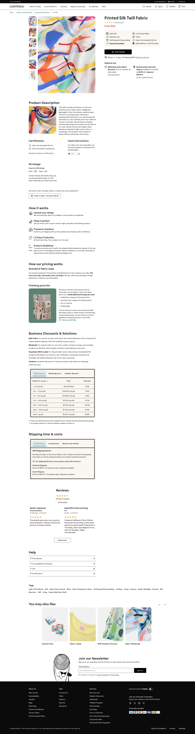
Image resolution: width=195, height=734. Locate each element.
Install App (71, 358)
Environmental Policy (37, 716)
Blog (30, 703)
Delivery (62, 699)
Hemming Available (116, 43)
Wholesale (94, 699)
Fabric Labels (75, 644)
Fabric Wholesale (132, 644)
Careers (32, 699)
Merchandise (95, 706)
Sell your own (95, 693)
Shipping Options (142, 57)
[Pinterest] (144, 703)
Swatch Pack (47, 644)
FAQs (61, 696)
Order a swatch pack (144, 77)
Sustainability (34, 696)
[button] (66, 54)
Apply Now (80, 348)
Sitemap (182, 728)
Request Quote (69, 341)
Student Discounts (97, 696)
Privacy (172, 728)
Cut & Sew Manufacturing (99, 716)
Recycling (32, 706)
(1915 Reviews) (119, 22)
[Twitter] (136, 703)
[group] (32, 21)
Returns (62, 703)
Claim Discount (35, 364)
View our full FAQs (69, 320)
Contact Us (182, 1)
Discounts (63, 706)
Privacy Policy (34, 713)
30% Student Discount (107, 644)
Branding (93, 709)
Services (93, 689)
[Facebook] (131, 703)
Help (61, 689)
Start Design (120, 52)
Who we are (33, 693)
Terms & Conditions (36, 709)
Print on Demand (96, 713)
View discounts (114, 75)
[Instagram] (140, 703)
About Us (32, 689)
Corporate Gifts (96, 719)
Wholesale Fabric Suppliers (100, 723)
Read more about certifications (41, 153)
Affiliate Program (96, 703)
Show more (62, 540)
